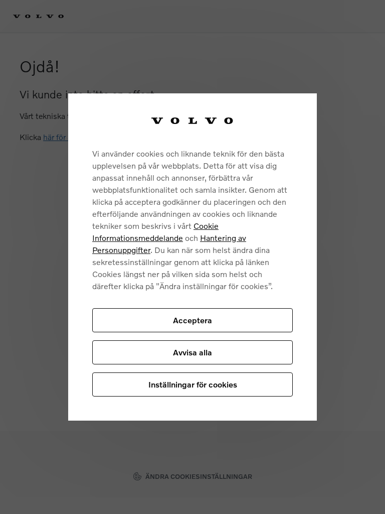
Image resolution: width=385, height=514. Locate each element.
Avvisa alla (192, 352)
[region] (192, 256)
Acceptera (192, 320)
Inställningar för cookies (192, 384)
